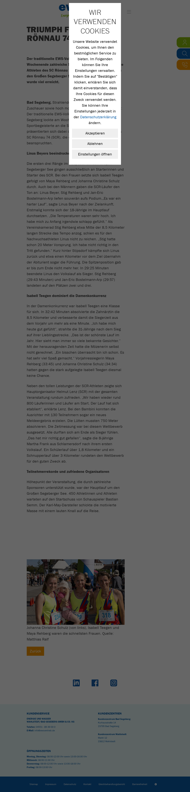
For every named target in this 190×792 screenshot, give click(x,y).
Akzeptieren (95, 133)
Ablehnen (95, 143)
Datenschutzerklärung (98, 117)
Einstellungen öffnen (95, 154)
